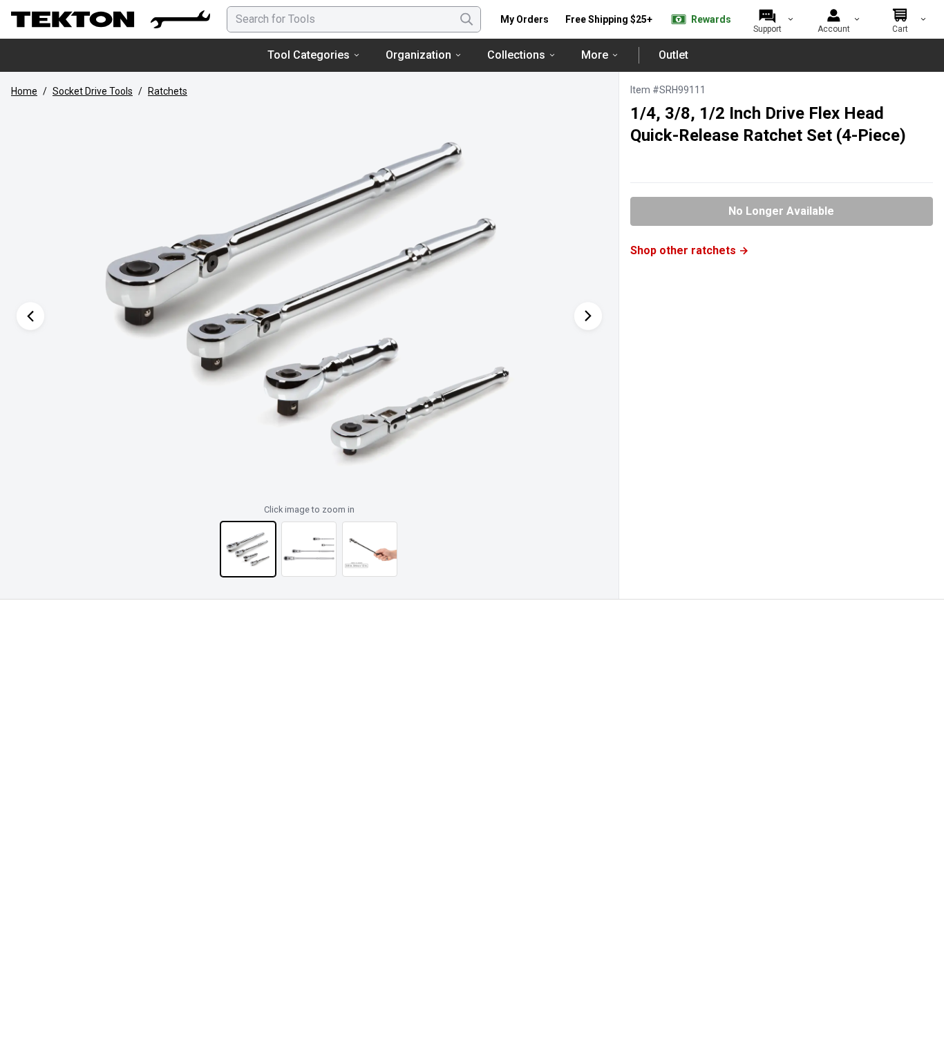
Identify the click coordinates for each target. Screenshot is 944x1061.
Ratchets (167, 91)
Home (24, 91)
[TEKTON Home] (110, 19)
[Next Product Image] (588, 316)
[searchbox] (353, 19)
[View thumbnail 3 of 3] (369, 549)
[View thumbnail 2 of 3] (309, 549)
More (594, 54)
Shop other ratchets (683, 250)
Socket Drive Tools (93, 91)
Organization (418, 54)
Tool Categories (308, 54)
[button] (309, 302)
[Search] (466, 19)
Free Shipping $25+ (608, 19)
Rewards (711, 19)
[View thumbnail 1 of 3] (248, 549)
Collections (516, 54)
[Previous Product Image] (30, 316)
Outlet (673, 54)
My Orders (524, 19)
